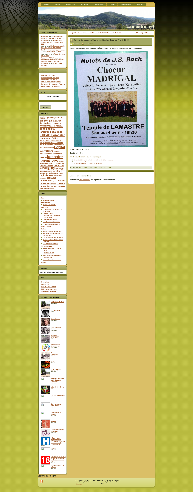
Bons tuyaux (45, 202)
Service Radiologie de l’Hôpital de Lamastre (57, 380)
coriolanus (45, 40)
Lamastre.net (140, 26)
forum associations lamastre (51, 143)
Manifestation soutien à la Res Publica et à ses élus (52, 42)
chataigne (57, 125)
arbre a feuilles (58, 117)
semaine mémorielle (48, 179)
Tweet (102, 483)
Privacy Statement (114, 480)
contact (43, 262)
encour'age (45, 138)
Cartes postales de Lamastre (52, 231)
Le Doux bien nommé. (53, 51)
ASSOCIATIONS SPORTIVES (52, 248)
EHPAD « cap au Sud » (142, 33)
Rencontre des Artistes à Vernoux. (53, 84)
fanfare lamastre (54, 141)
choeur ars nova (45, 127)
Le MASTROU (46, 226)
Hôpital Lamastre (52, 148)
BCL (45, 250)
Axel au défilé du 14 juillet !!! (51, 81)
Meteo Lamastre (53, 97)
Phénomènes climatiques (51, 224)
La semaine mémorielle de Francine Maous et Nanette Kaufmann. (52, 59)
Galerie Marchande (49, 205)
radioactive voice (56, 173)
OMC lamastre (57, 171)
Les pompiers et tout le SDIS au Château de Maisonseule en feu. (58, 459)
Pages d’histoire (48, 213)
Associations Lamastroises (52, 260)
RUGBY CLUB (49, 253)
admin (91, 43)
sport (54, 181)
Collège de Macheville (50, 243)
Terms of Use (90, 480)
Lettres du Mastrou (57, 302)
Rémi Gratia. (55, 319)
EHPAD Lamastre (52, 135)
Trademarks (100, 480)
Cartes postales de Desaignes (53, 237)
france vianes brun (46, 144)
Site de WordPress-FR (48, 291)
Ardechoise (48, 257)
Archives (43, 272)
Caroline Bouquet (47, 123)
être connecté (84, 180)
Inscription (45, 282)
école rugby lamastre (47, 188)
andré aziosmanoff (46, 117)
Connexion (45, 284)
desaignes (56, 131)
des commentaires (49, 289)
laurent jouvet (50, 160)
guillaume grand (58, 144)
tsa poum (53, 183)
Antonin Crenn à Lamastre (50, 86)
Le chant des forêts (48, 75)
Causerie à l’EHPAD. (48, 58)
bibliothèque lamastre (50, 121)
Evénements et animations (56, 404)
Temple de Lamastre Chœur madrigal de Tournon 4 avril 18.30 (101, 40)
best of (43, 198)
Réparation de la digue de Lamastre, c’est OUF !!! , (52, 37)
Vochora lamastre (58, 186)
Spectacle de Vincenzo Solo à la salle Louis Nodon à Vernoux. (96, 33)
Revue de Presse (48, 200)
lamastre (55, 157)
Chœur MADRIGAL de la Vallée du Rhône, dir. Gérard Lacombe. (94, 160)
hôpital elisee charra (47, 147)
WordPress (100, 490)
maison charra (54, 163)
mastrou (50, 168)
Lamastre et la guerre (50, 219)
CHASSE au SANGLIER (55, 336)
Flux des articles (48, 286)
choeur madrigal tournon (102, 167)
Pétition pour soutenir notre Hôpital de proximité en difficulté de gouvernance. (58, 441)
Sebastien (44, 36)
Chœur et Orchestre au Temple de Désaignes (88, 163)
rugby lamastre (47, 175)
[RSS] (41, 482)
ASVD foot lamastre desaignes (50, 119)
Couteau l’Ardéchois (58, 395)
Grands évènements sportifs (52, 255)
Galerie (43, 229)
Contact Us (79, 480)
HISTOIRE (44, 207)
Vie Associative (46, 246)
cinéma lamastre (57, 127)
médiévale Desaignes (53, 170)
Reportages (83, 167)
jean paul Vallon (51, 153)
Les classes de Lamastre (51, 222)
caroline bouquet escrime (50, 124)
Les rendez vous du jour (81, 162)
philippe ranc (44, 173)
